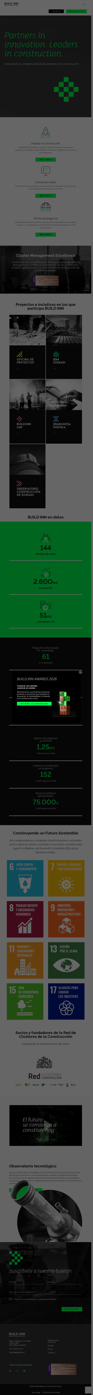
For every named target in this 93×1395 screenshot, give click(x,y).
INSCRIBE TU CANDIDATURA (34, 704)
